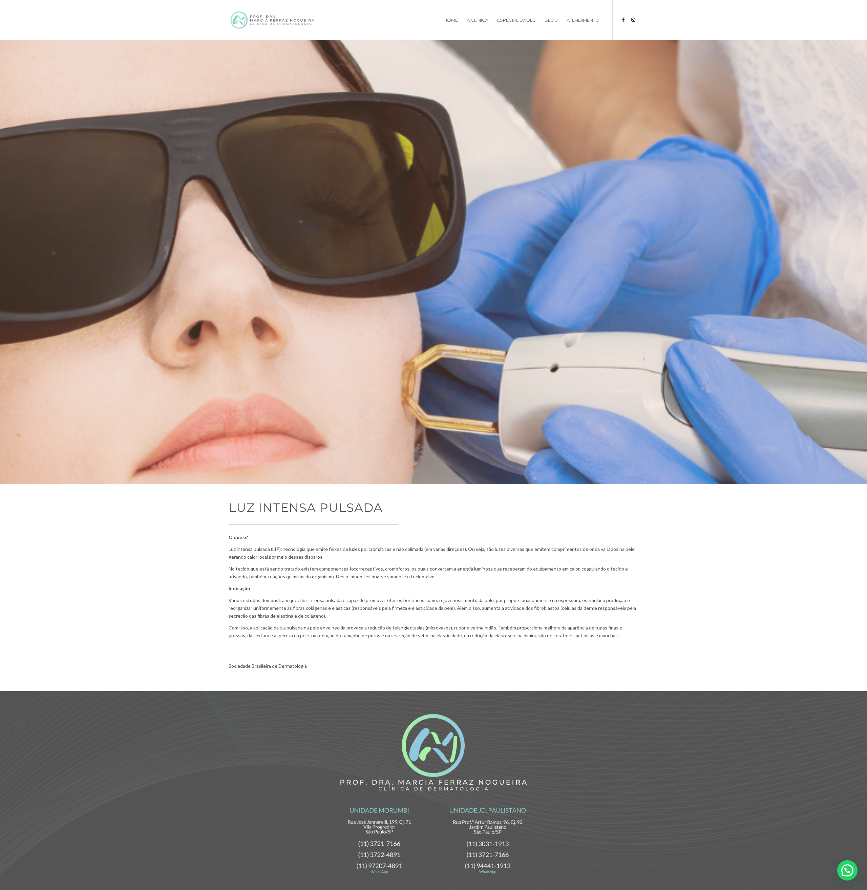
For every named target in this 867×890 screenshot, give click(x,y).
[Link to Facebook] (623, 20)
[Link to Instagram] (633, 20)
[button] (847, 870)
